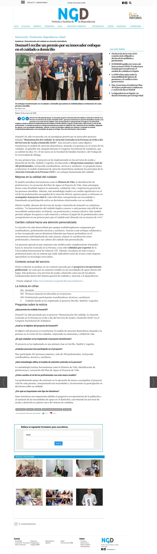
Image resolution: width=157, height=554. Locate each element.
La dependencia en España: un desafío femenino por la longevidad (127, 94)
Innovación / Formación (76, 26)
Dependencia (49, 26)
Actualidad (25, 26)
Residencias (121, 26)
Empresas (37, 26)
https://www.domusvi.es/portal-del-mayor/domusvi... (59, 280)
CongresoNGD (135, 26)
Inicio (16, 26)
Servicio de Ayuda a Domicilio (52, 409)
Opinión (111, 26)
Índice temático (85, 545)
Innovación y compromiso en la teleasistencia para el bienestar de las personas (29, 480)
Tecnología (67, 409)
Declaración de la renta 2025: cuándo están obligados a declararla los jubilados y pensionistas (124, 57)
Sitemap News (85, 546)
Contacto (30, 2)
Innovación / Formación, (29, 36)
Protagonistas (98, 26)
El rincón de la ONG (67, 543)
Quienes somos (41, 2)
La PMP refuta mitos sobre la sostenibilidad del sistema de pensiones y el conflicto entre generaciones (124, 78)
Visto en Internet (20, 545)
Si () (46, 413)
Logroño (37, 409)
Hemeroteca (85, 543)
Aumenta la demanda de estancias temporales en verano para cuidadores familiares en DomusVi (28, 511)
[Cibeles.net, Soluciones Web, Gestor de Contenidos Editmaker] (111, 550)
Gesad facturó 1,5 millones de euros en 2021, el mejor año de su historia (89, 509)
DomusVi (30, 409)
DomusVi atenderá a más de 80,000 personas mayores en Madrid (88, 480)
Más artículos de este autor (23, 110)
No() (54, 413)
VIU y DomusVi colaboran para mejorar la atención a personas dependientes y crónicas (59, 482)
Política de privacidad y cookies (110, 545)
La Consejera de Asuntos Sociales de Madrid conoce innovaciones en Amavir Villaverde (59, 511)
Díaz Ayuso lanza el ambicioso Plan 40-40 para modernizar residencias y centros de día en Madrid (126, 87)
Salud (60, 26)
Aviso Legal (104, 546)
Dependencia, (51, 36)
